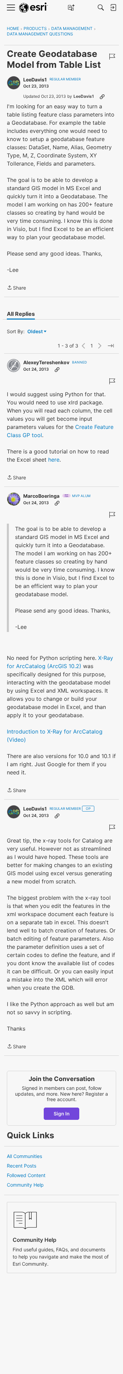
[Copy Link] (102, 96)
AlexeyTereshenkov (46, 362)
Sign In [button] (62, 1113)
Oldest (35, 331)
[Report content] (112, 56)
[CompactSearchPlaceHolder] (101, 7)
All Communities (24, 1156)
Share (16, 288)
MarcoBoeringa (41, 496)
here (53, 459)
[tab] (21, 314)
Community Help (25, 1185)
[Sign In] (113, 7)
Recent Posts (21, 1166)
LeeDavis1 (35, 79)
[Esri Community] (33, 7)
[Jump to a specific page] (110, 345)
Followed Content (26, 1175)
